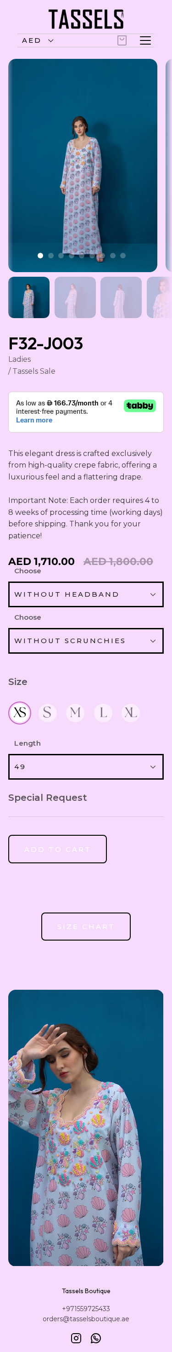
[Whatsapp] (95, 1338)
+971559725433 (86, 1309)
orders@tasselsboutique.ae (86, 1319)
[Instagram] (76, 1338)
